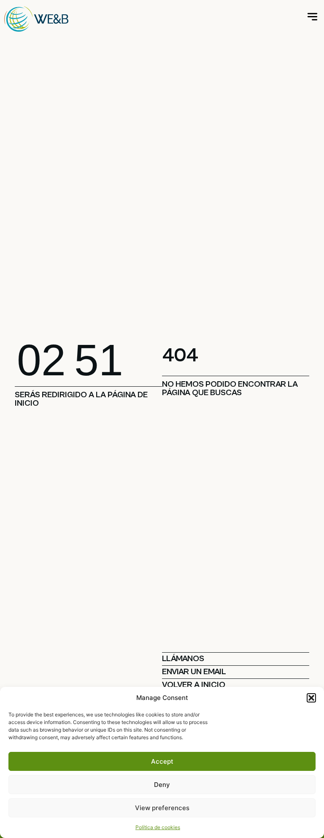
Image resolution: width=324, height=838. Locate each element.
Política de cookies (157, 827)
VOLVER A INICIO (193, 685)
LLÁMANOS (183, 659)
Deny (162, 785)
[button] (311, 698)
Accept (162, 761)
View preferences (162, 808)
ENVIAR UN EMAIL (194, 672)
